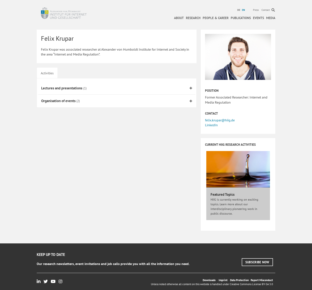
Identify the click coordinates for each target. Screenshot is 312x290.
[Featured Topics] (238, 169)
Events (258, 18)
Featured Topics (223, 194)
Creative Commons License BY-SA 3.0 (251, 284)
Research (193, 18)
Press (256, 9)
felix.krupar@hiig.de (220, 120)
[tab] (47, 72)
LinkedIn (211, 125)
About (179, 18)
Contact (265, 9)
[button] (257, 262)
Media (270, 18)
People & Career (216, 18)
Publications (241, 18)
